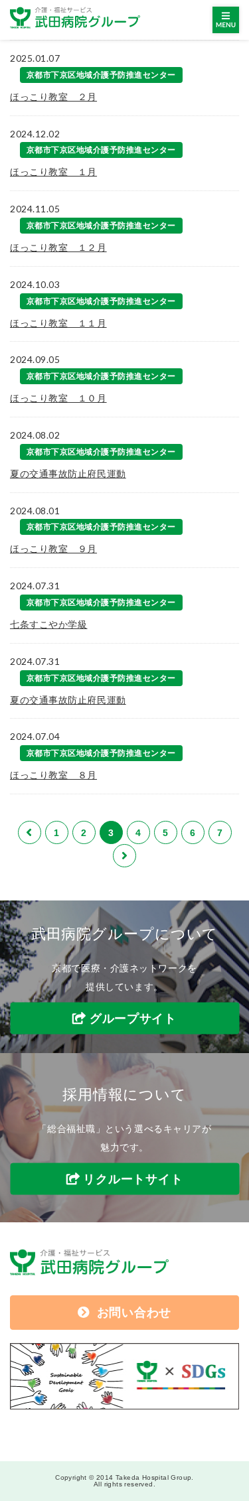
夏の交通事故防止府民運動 (68, 473)
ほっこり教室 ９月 (53, 548)
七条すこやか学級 (48, 624)
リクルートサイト (133, 1179)
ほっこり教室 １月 (53, 172)
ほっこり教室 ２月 (53, 97)
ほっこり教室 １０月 (58, 398)
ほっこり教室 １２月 (58, 247)
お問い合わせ (134, 1312)
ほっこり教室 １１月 (58, 323)
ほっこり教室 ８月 (53, 775)
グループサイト (133, 1018)
